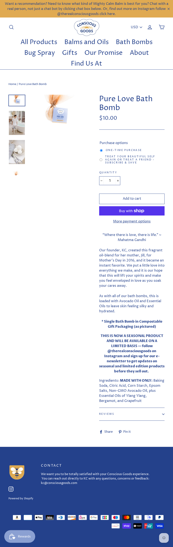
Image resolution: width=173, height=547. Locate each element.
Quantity (108, 172)
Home (12, 84)
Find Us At (86, 63)
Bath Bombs (134, 42)
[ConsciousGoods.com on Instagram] (11, 489)
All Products (38, 42)
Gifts (69, 53)
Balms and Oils (86, 42)
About (139, 53)
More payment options (132, 221)
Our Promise (103, 53)
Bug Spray (39, 53)
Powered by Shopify (20, 498)
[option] (56, 113)
